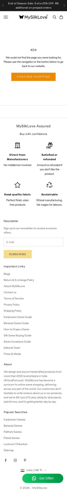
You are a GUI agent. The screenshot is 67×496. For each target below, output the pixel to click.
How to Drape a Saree (16, 329)
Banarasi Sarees (13, 425)
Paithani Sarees (13, 431)
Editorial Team (12, 347)
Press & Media (12, 354)
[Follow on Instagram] (15, 460)
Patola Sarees (12, 438)
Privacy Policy (12, 304)
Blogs (7, 274)
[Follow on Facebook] (5, 460)
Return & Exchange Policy (19, 280)
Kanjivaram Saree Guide (18, 317)
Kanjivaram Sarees (14, 419)
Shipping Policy (12, 310)
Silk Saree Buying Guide (17, 335)
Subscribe (17, 254)
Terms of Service (14, 298)
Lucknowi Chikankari (15, 444)
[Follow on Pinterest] (25, 460)
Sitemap (9, 450)
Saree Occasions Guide (17, 341)
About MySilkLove (14, 286)
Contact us (10, 292)
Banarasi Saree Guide (16, 323)
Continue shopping (33, 76)
